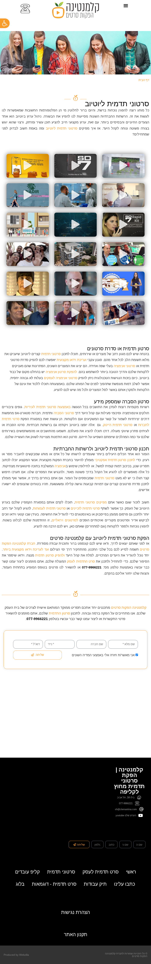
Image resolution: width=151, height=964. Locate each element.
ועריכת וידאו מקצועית (72, 360)
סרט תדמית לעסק (100, 872)
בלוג (20, 884)
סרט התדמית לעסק (81, 561)
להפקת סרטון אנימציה (61, 372)
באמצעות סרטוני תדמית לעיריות (47, 407)
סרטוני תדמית (51, 354)
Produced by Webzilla (16, 954)
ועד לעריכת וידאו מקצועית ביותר (26, 549)
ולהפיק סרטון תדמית (49, 555)
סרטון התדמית (59, 613)
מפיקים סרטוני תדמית (91, 502)
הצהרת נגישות (75, 912)
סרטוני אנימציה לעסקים (60, 378)
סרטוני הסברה (64, 413)
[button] (126, 5)
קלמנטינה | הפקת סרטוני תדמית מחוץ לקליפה (129, 781)
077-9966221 (91, 567)
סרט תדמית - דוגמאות (54, 884)
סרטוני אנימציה (124, 366)
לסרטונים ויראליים (65, 520)
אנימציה (60, 466)
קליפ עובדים (27, 872)
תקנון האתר (75, 934)
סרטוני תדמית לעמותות (49, 508)
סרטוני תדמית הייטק (118, 425)
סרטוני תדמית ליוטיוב (61, 128)
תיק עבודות (95, 884)
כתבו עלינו (124, 884)
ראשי (131, 872)
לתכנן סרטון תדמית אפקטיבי (115, 460)
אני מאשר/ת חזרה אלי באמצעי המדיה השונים (103, 655)
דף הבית (143, 80)
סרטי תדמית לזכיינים (85, 508)
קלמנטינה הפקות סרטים (128, 607)
